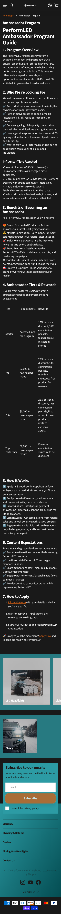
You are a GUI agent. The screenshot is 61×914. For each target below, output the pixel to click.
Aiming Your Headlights (15, 851)
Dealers (7, 842)
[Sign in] (50, 5)
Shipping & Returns (13, 833)
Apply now (45, 636)
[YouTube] (30, 882)
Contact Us (9, 860)
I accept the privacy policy (25, 808)
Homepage (8, 15)
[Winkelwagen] (56, 5)
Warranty (8, 824)
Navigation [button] (4, 5)
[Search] (12, 5)
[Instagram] (22, 882)
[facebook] (38, 882)
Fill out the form (17, 602)
